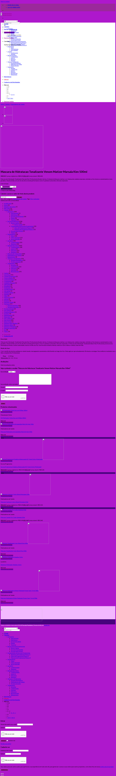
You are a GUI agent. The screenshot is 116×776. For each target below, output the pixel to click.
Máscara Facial (8, 297)
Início (2, 104)
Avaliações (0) (8, 336)
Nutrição (13, 270)
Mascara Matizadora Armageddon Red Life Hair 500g (16, 432)
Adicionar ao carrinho (6, 188)
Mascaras (13, 59)
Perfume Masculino (13, 307)
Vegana (13, 232)
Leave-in (13, 58)
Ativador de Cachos (10, 207)
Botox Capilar (14, 37)
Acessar (3, 740)
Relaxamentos (8, 315)
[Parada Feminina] (6, 14)
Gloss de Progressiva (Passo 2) (18, 44)
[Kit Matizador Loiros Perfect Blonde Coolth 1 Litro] (8, 114)
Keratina (6, 294)
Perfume (6, 300)
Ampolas (13, 68)
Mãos (5, 296)
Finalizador (7, 287)
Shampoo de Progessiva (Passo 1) (18, 42)
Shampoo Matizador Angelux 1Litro (11, 564)
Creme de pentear (9, 279)
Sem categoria (8, 318)
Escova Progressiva (13, 221)
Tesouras (13, 35)
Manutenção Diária (12, 55)
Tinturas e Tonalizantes (13, 62)
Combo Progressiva (10, 276)
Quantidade (6, 186)
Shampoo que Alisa (9, 328)
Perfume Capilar (9, 302)
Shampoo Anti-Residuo (10, 323)
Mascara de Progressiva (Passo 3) (19, 45)
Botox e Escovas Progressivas (14, 36)
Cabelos (6, 26)
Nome (3, 387)
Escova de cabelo (15, 32)
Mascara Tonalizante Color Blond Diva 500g (13, 551)
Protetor (6, 313)
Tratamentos (10, 67)
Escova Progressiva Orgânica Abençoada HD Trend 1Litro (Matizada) (21, 467)
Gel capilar (7, 291)
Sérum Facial (7, 322)
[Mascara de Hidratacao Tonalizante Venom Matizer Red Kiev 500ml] (8, 123)
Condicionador (14, 53)
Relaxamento (14, 74)
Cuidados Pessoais (9, 283)
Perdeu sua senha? (6, 744)
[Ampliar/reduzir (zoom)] (3, 773)
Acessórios (10, 28)
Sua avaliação (4, 371)
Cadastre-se (4, 769)
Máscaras (13, 72)
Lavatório (9, 51)
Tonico (6, 331)
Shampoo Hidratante (10, 326)
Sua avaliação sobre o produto (10, 384)
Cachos (6, 273)
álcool (6, 205)
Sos (5, 330)
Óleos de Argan (14, 49)
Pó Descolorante (15, 65)
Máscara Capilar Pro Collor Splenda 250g (13, 517)
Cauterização (14, 69)
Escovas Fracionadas (16, 39)
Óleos (12, 47)
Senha (3, 727)
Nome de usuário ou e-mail (9, 724)
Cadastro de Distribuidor (12, 82)
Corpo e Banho (8, 278)
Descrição (7, 334)
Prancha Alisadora (9, 312)
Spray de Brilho (14, 50)
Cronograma (7, 281)
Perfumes (7, 304)
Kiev (31, 199)
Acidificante (7, 203)
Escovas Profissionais (17, 216)
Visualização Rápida (6, 412)
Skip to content (5, 1)
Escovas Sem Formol (15, 40)
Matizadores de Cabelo (16, 64)
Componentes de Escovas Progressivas (16, 41)
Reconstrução (14, 73)
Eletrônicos (13, 31)
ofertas (6, 299)
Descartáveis (14, 30)
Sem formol (7, 320)
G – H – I (13, 94)
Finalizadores (10, 46)
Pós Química (7, 310)
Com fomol (7, 275)
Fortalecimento (8, 289)
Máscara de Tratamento (14, 253)
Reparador (7, 317)
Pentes (12, 33)
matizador (36, 199)
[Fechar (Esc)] (1, 773)
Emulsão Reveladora (16, 63)
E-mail (3, 390)
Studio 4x (47, 625)
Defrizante (7, 284)
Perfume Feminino (12, 305)
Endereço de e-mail (7, 750)
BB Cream (7, 208)
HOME (6, 24)
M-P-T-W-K (10, 98)
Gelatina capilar (8, 292)
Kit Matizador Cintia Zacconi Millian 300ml (13, 418)
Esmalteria (7, 286)
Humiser (13, 71)
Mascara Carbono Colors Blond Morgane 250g (14, 502)
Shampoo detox (8, 325)
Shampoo (13, 54)
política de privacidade (107, 766)
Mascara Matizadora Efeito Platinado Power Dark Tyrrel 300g (19, 598)
